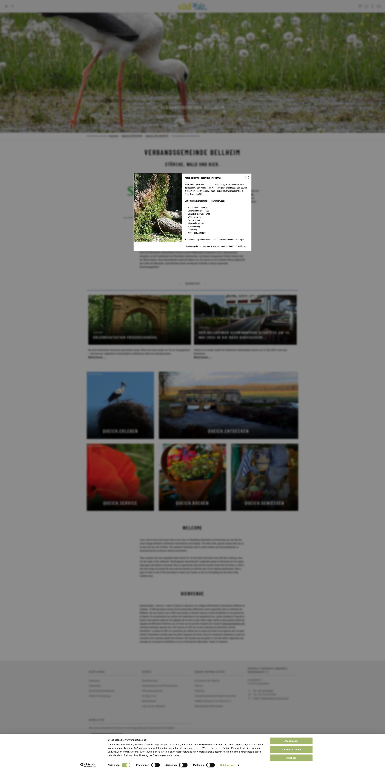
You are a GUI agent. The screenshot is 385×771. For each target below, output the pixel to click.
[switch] (155, 765)
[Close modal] (247, 177)
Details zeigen (227, 765)
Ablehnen (291, 758)
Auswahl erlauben (291, 749)
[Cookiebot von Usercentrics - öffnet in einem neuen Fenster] (88, 765)
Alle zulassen (291, 741)
